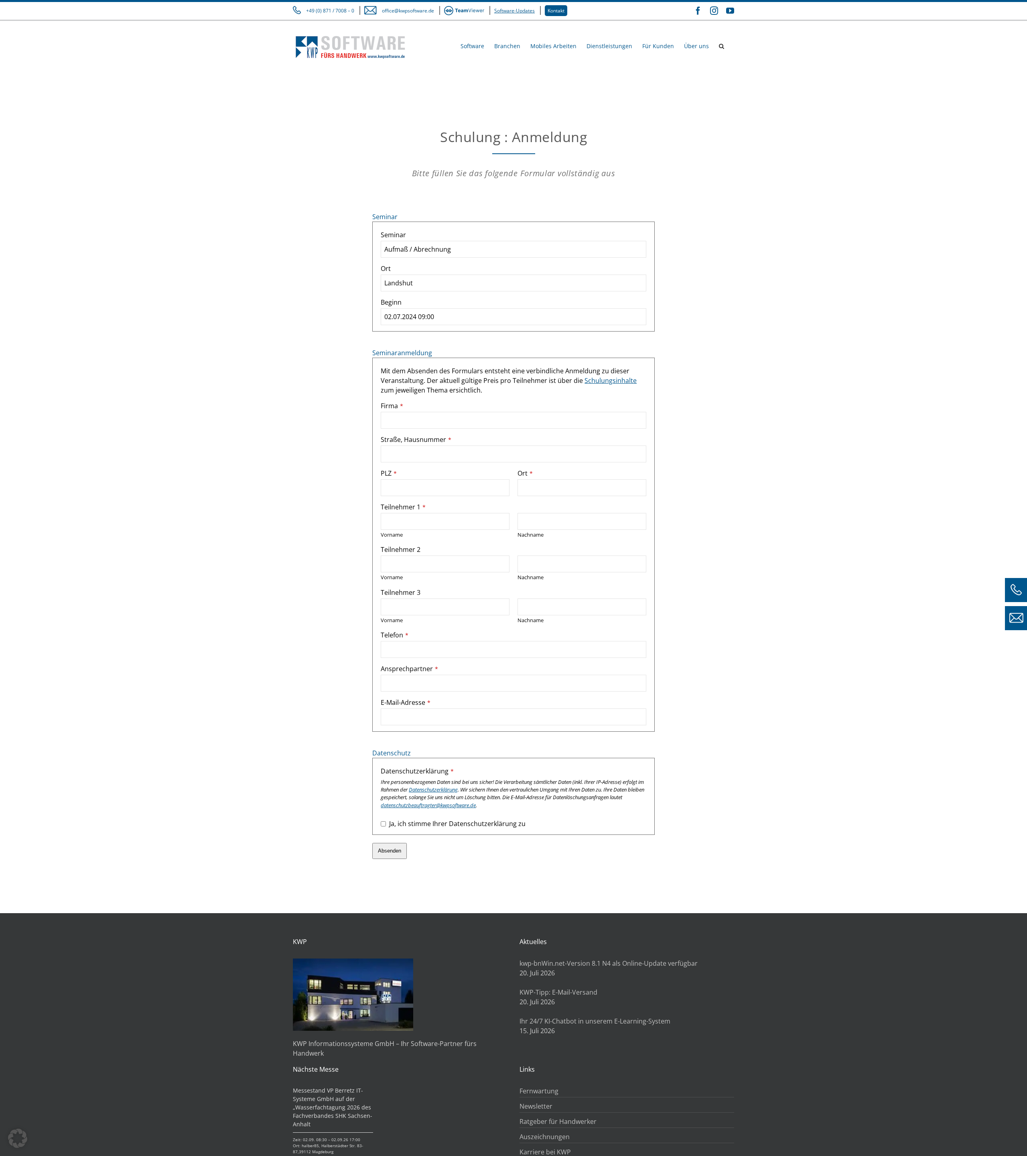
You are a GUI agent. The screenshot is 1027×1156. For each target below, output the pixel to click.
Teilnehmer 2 (400, 549)
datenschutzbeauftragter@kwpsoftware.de (428, 805)
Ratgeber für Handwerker (558, 1121)
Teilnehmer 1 (403, 507)
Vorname (392, 534)
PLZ (389, 473)
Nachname (531, 534)
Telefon (394, 635)
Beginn (391, 302)
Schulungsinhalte (611, 380)
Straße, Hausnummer (416, 439)
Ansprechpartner (409, 668)
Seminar (393, 234)
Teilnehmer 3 (400, 592)
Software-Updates (514, 10)
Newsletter (536, 1106)
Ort (386, 268)
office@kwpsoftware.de (408, 10)
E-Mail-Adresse (405, 702)
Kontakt (556, 10)
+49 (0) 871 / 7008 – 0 (330, 10)
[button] (721, 45)
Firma (392, 405)
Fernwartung (539, 1091)
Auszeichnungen (545, 1136)
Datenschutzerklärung (417, 771)
